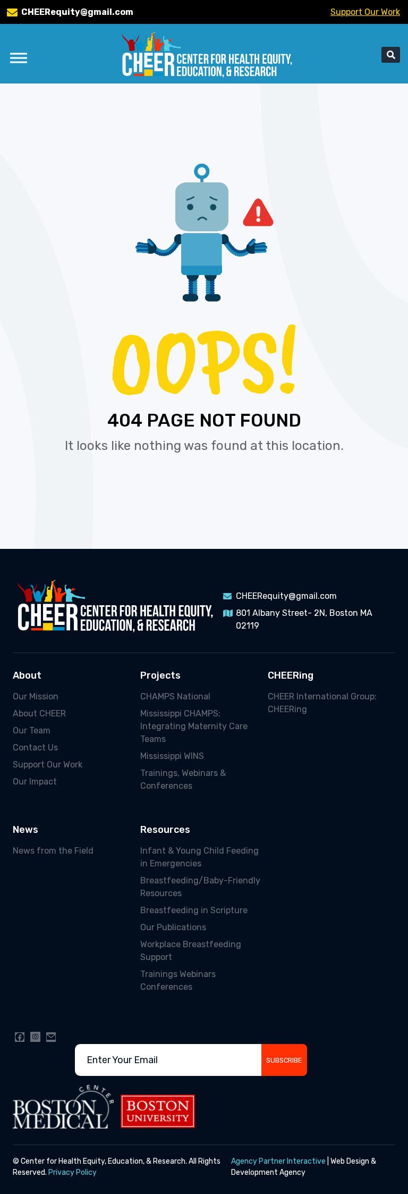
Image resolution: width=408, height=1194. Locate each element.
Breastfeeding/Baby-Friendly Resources (200, 886)
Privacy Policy (72, 1172)
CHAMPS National (175, 696)
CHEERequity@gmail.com (77, 12)
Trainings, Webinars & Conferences (183, 779)
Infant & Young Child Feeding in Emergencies (199, 857)
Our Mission (35, 696)
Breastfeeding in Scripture (194, 910)
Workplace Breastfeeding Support (190, 950)
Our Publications (173, 927)
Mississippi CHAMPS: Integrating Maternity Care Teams (194, 726)
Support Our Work (365, 12)
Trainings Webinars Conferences (178, 980)
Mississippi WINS (172, 756)
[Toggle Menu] (18, 58)
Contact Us (35, 747)
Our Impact (35, 781)
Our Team (31, 730)
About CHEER (39, 713)
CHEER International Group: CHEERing (322, 702)
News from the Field (53, 851)
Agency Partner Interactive (278, 1161)
